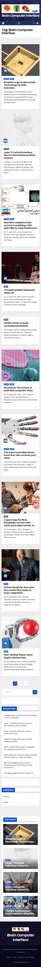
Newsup (33, 949)
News (12, 79)
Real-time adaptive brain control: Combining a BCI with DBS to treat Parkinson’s (20, 225)
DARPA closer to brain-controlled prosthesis (16, 324)
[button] (34, 23)
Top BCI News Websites (20, 962)
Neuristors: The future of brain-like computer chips (18, 389)
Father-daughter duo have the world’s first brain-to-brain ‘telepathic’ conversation (19, 591)
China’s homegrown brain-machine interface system (20, 913)
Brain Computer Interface (20, 16)
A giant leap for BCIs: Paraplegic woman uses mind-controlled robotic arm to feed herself (20, 524)
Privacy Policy (29, 957)
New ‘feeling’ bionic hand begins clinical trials (18, 656)
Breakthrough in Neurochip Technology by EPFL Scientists (19, 85)
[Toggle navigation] (19, 23)
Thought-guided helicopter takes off (19, 291)
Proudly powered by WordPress (13, 949)
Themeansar (20, 952)
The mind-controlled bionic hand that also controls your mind (20, 455)
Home (9, 957)
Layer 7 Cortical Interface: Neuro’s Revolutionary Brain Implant (19, 155)
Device (6, 79)
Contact (20, 957)
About (14, 957)
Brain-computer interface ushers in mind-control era (16, 889)
